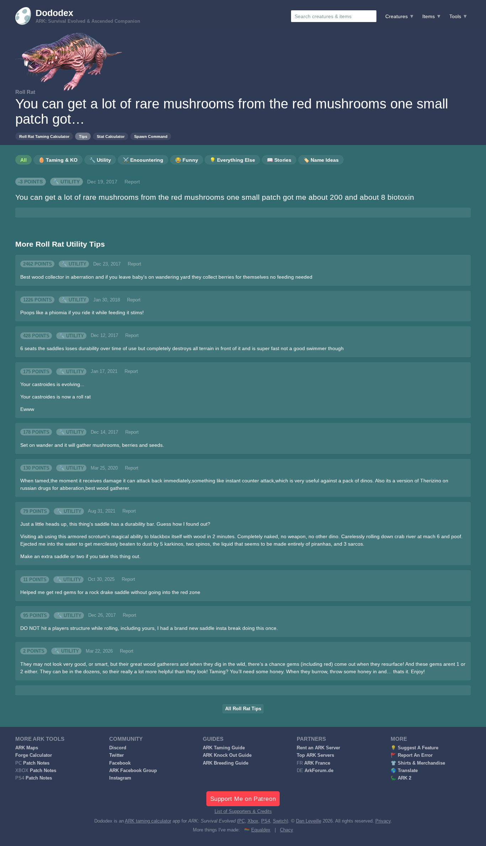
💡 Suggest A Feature (414, 747)
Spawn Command (151, 136)
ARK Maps (26, 747)
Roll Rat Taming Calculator (44, 136)
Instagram (120, 778)
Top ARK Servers (315, 755)
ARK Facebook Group (133, 770)
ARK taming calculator (148, 821)
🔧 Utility (66, 181)
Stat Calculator (111, 136)
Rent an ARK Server (318, 747)
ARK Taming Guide (224, 747)
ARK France (317, 763)
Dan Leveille (308, 821)
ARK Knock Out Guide (227, 755)
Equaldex (260, 830)
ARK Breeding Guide (225, 763)
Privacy (383, 821)
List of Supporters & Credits (243, 811)
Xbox (253, 821)
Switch (280, 821)
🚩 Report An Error (412, 755)
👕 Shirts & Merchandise (418, 763)
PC (241, 821)
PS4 (265, 821)
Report (132, 181)
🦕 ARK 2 (401, 778)
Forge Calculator (33, 755)
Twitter (116, 755)
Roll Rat (25, 92)
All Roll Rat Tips (243, 708)
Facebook (120, 763)
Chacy (286, 830)
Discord (117, 747)
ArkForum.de (319, 770)
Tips (83, 136)
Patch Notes (36, 763)
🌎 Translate (404, 770)
